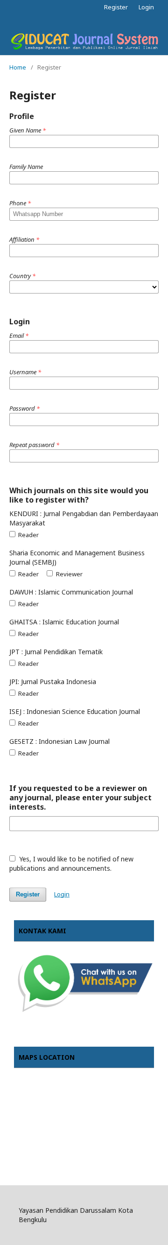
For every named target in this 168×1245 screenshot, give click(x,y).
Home (17, 67)
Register (116, 7)
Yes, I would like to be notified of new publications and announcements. (71, 863)
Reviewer (68, 574)
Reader (28, 535)
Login (146, 7)
